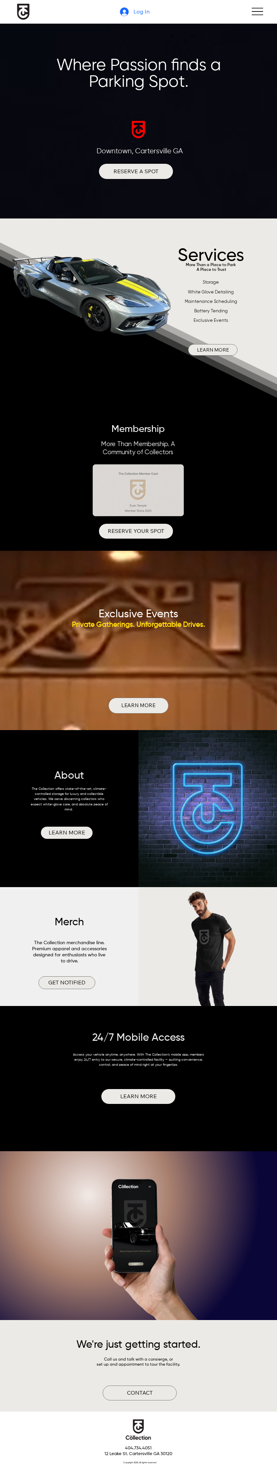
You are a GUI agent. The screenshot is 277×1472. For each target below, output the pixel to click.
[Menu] (257, 12)
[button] (67, 833)
